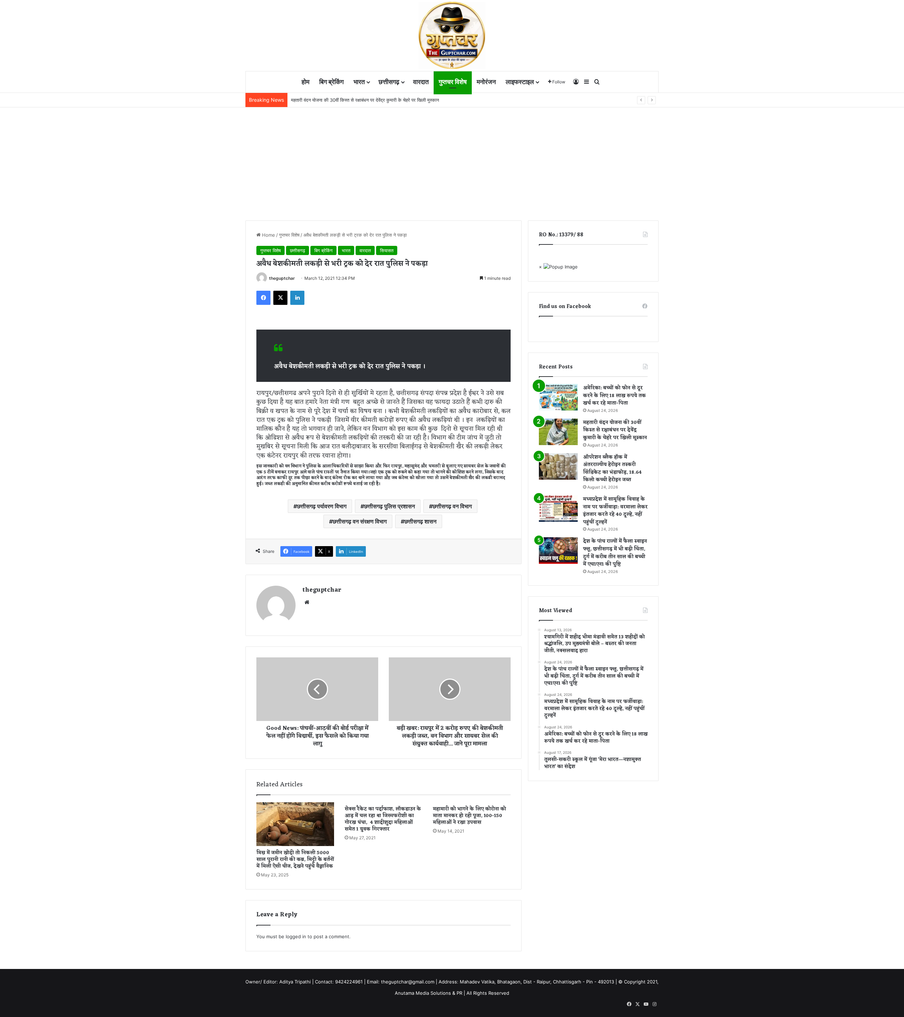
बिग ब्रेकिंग (331, 81)
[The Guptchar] (452, 35)
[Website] (307, 602)
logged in (296, 936)
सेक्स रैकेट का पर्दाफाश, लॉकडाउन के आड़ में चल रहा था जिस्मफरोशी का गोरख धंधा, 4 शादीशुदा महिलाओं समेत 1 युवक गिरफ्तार (383, 819)
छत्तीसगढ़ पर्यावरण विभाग (321, 506)
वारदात (421, 81)
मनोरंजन (486, 81)
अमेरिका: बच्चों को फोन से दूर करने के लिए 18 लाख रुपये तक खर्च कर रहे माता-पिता (614, 396)
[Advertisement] (452, 160)
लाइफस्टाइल (520, 81)
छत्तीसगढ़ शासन (420, 521)
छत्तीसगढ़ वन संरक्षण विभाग (360, 521)
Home (268, 235)
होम (305, 81)
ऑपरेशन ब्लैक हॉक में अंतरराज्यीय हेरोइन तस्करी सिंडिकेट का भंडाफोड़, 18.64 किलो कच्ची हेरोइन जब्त (612, 469)
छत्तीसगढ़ (389, 81)
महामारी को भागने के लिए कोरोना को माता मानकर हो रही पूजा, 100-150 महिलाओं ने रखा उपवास (469, 816)
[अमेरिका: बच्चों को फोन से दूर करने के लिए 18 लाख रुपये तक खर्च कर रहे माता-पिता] (558, 397)
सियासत (386, 250)
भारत (359, 81)
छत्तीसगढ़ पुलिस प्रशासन (389, 506)
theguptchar (282, 278)
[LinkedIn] (297, 298)
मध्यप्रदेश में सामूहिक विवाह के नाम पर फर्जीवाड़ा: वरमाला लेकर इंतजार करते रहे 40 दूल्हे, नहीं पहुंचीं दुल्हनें (615, 511)
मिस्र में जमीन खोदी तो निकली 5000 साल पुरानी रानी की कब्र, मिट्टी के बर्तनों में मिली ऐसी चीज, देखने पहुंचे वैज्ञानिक (295, 860)
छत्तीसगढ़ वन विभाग (452, 506)
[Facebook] (263, 298)
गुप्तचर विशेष (453, 81)
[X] (280, 298)
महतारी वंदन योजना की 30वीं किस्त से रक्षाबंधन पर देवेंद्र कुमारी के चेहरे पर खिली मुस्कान (615, 430)
